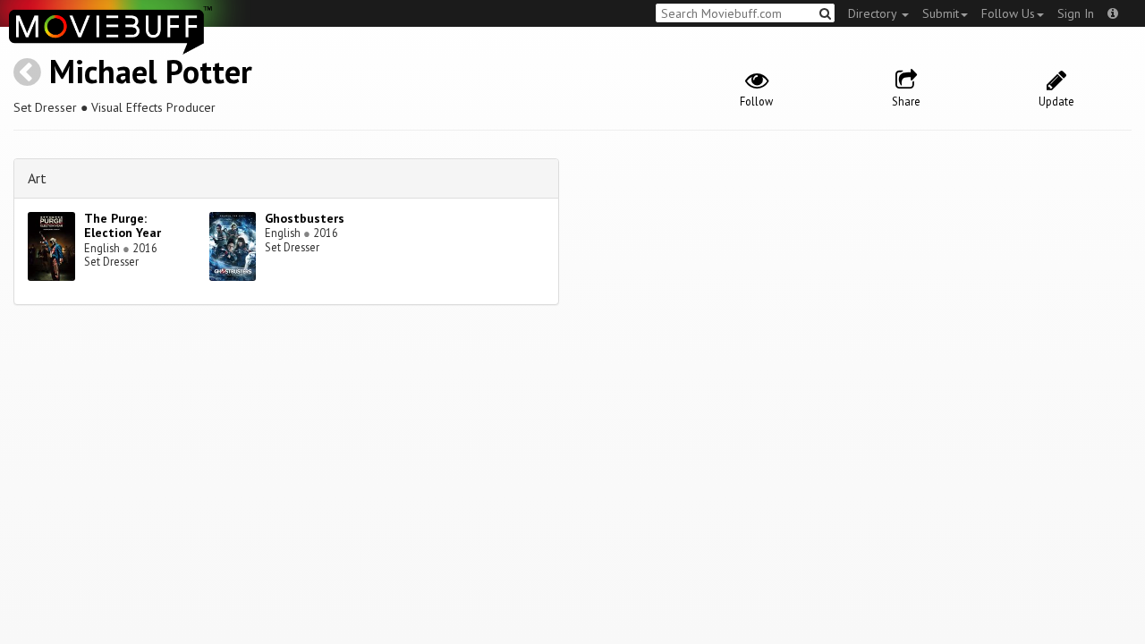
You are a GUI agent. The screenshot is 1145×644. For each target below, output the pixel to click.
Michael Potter (150, 71)
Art (37, 178)
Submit (940, 13)
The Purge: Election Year (122, 226)
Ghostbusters (304, 218)
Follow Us (1008, 13)
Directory (874, 13)
